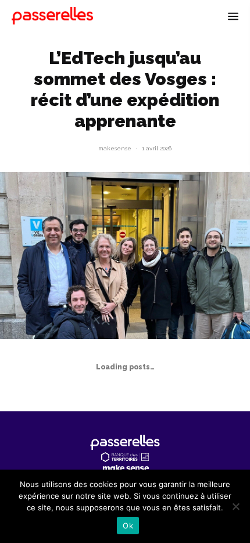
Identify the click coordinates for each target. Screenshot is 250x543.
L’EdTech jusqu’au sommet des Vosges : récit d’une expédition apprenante (125, 89)
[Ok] (235, 506)
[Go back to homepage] (52, 15)
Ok (128, 525)
